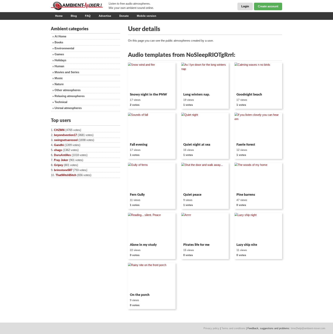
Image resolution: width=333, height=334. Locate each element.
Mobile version (146, 15)
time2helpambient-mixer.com (308, 328)
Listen (137, 86)
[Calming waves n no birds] (258, 77)
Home (59, 15)
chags (58, 150)
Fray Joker (61, 160)
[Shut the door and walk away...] (205, 177)
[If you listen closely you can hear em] (258, 127)
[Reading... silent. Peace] (152, 227)
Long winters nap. (196, 94)
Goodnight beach (249, 94)
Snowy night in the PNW (148, 94)
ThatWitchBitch (66, 175)
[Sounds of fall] (152, 127)
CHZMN (59, 130)
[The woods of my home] (258, 177)
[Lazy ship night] (258, 227)
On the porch (140, 294)
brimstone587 (63, 170)
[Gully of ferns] (152, 177)
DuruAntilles (62, 155)
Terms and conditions (233, 328)
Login (245, 6)
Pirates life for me (196, 244)
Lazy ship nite (246, 244)
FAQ (88, 15)
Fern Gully (137, 194)
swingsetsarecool (66, 140)
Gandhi (59, 145)
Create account (268, 6)
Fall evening (138, 144)
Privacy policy (211, 328)
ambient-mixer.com (80, 6)
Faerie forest (245, 144)
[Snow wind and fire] (152, 77)
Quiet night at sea (196, 144)
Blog (74, 15)
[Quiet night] (205, 127)
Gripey (58, 165)
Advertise (105, 15)
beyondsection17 (65, 135)
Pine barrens (245, 194)
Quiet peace (192, 194)
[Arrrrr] (205, 227)
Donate (124, 15)
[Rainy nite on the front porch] (152, 277)
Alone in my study (143, 244)
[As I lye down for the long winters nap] (205, 77)
